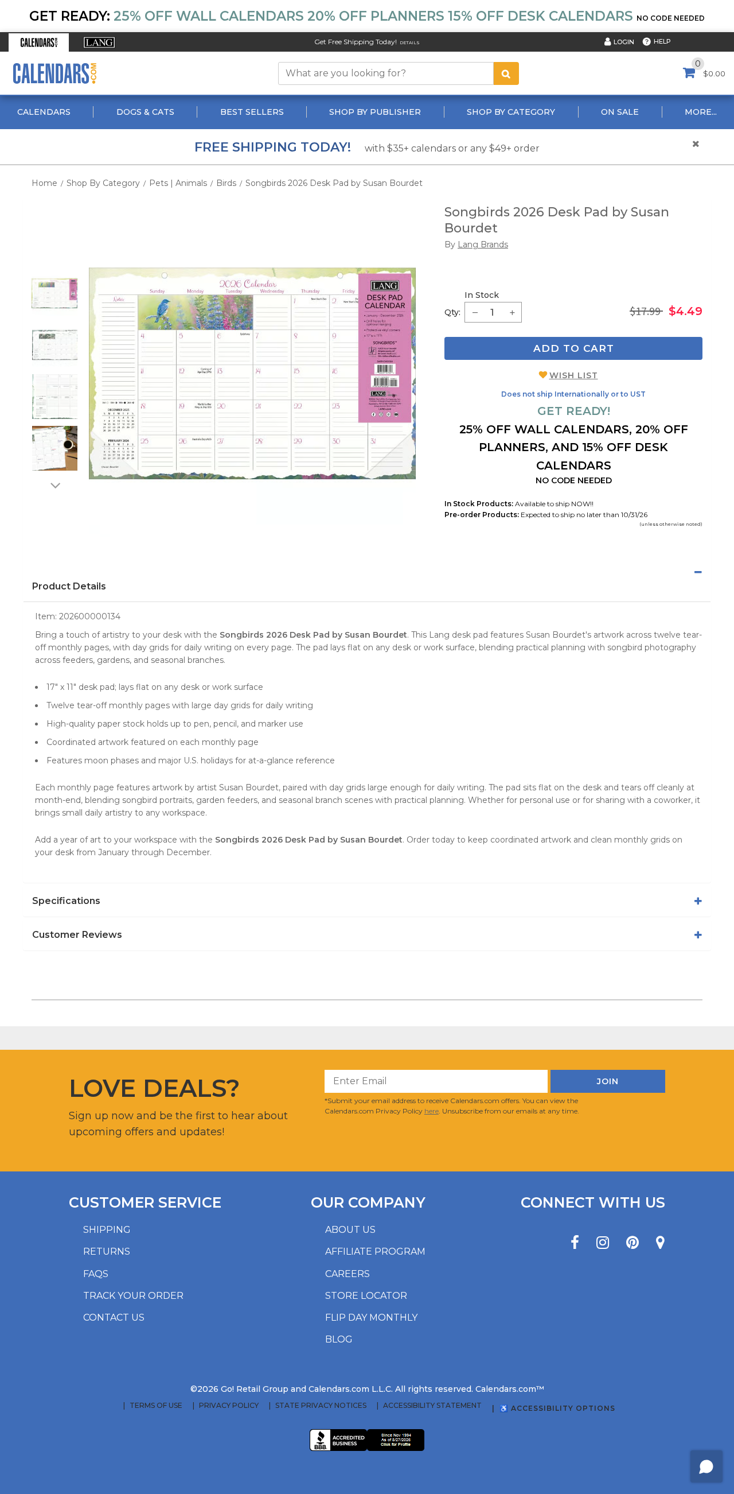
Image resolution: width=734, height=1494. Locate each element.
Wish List (573, 375)
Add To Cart (573, 348)
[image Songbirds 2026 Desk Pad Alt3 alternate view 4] (55, 448)
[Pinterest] (632, 1243)
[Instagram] (602, 1243)
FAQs (95, 1273)
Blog (339, 1339)
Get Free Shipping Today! (355, 41)
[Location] (660, 1243)
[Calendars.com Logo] (54, 73)
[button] (39, 42)
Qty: (452, 312)
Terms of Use (156, 1406)
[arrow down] (54, 485)
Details (410, 42)
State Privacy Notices (320, 1406)
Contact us (114, 1317)
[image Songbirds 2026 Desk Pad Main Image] (252, 373)
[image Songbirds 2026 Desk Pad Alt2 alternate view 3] (55, 397)
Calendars (44, 112)
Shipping (107, 1229)
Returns (106, 1251)
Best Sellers (252, 112)
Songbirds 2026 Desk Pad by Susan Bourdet (334, 183)
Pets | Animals (178, 183)
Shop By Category (511, 112)
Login (624, 42)
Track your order (133, 1295)
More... (701, 112)
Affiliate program (375, 1251)
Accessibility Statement (432, 1406)
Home (44, 183)
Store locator (366, 1295)
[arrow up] (54, 263)
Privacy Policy (229, 1406)
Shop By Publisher (375, 112)
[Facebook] (575, 1243)
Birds (226, 183)
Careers (347, 1273)
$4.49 (685, 311)
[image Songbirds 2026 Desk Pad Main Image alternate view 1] (54, 293)
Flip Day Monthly (371, 1317)
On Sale (620, 112)
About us (350, 1229)
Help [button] (662, 41)
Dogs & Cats (145, 112)
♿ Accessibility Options (557, 1408)
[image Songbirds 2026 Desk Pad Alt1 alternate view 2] (55, 345)
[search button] (506, 73)
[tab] (367, 572)
